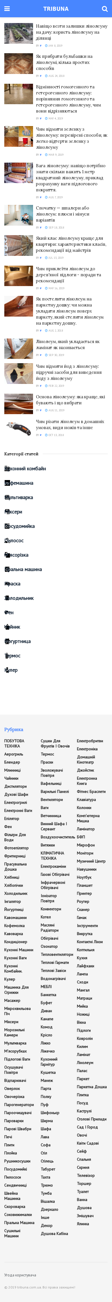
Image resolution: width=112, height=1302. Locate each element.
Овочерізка (14, 1096)
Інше (45, 1217)
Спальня (84, 1159)
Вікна (81, 1022)
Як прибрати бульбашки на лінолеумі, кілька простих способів (64, 62)
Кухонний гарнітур (49, 1062)
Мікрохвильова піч (17, 1011)
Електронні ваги (18, 810)
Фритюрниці (15, 856)
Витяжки (48, 845)
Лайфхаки (85, 965)
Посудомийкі (15, 1169)
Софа (46, 1144)
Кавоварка (13, 933)
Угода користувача (20, 1275)
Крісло (46, 1035)
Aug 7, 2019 (55, 197)
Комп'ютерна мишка (88, 818)
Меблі (46, 986)
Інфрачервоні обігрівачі (53, 885)
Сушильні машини (12, 1233)
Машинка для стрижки (16, 990)
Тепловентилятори (57, 954)
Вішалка (48, 1201)
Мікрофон (86, 845)
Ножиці (83, 1014)
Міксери (13, 511)
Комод (47, 1026)
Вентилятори (52, 799)
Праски (47, 762)
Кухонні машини (18, 949)
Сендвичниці (15, 1185)
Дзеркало (49, 1209)
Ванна (82, 1199)
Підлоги (84, 1030)
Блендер (12, 762)
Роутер (83, 901)
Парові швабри (17, 1128)
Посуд (82, 1102)
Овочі (82, 1135)
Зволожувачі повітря (52, 773)
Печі (8, 1136)
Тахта (45, 1177)
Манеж (47, 1080)
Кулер (11, 670)
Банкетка (48, 994)
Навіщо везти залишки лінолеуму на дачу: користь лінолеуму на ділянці (71, 32)
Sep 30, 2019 (56, 355)
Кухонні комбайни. (13, 968)
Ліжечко (48, 1051)
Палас (82, 1070)
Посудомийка (19, 526)
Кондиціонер (15, 941)
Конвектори (51, 908)
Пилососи (12, 1177)
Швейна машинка (12, 1196)
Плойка (10, 1153)
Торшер (84, 1183)
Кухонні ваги (15, 957)
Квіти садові (88, 1143)
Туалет (83, 1191)
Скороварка (14, 1206)
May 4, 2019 (55, 118)
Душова (84, 1207)
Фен (8, 612)
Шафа (46, 1128)
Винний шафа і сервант (54, 826)
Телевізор (86, 1175)
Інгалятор (12, 901)
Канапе (47, 1018)
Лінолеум (85, 1062)
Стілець (47, 1161)
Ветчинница (51, 815)
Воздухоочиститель (58, 837)
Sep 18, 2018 (56, 227)
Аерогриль (13, 754)
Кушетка (48, 1072)
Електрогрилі (15, 802)
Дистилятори (15, 786)
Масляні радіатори (50, 927)
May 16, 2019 (56, 288)
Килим (82, 1046)
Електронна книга (87, 781)
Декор (47, 1225)
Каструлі (84, 1110)
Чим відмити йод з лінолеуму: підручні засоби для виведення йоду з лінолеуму (68, 372)
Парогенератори (19, 1104)
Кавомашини (15, 917)
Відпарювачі (15, 1080)
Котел (46, 917)
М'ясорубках (15, 1051)
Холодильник (19, 598)
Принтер (84, 893)
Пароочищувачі (18, 1112)
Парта (46, 1088)
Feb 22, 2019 (56, 386)
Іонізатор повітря (49, 898)
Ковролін (85, 1038)
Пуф (45, 1104)
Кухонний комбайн (25, 468)
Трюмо (47, 1185)
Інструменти (87, 925)
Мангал (83, 990)
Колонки (84, 807)
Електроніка (87, 748)
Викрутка (84, 933)
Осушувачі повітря (13, 1070)
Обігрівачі (49, 938)
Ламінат (83, 1054)
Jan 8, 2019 (55, 45)
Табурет (48, 1169)
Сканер (83, 909)
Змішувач (85, 1215)
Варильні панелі (55, 791)
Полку (46, 1096)
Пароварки (14, 1120)
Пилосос (14, 540)
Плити (9, 1144)
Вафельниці (51, 783)
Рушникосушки (17, 1161)
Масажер (12, 1000)
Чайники (11, 778)
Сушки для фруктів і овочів (55, 743)
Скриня (83, 1167)
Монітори (85, 853)
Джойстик (85, 770)
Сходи (82, 982)
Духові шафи (16, 794)
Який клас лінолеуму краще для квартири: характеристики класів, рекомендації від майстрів (71, 244)
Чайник (12, 626)
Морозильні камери (14, 1032)
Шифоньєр (50, 1112)
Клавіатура (86, 799)
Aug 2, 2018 (55, 330)
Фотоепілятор (16, 847)
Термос (12, 655)
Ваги (45, 807)
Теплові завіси (53, 970)
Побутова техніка (14, 743)
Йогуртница (17, 641)
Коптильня (85, 949)
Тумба (46, 1193)
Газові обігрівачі (55, 874)
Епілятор (11, 818)
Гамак (81, 917)
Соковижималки (18, 1214)
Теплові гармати (55, 962)
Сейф (82, 1151)
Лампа (82, 973)
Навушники (86, 869)
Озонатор (49, 946)
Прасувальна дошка (15, 866)
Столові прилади (92, 1119)
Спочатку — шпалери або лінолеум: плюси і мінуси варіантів (62, 214)
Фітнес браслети (91, 791)
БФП (81, 837)
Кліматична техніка (52, 855)
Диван (46, 1010)
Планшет (84, 885)
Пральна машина (23, 569)
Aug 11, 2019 (56, 410)
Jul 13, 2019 (55, 258)
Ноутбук (84, 877)
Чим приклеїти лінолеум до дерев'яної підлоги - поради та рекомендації (68, 274)
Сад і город (87, 1127)
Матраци (84, 998)
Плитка (83, 1094)
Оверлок (12, 1088)
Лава (45, 1136)
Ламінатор (86, 828)
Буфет (46, 1002)
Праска (12, 583)
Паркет (83, 1078)
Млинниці (12, 770)
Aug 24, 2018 (56, 76)
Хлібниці (11, 877)
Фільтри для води (15, 837)
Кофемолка (14, 925)
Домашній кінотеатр (86, 759)
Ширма (47, 1120)
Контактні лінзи (90, 941)
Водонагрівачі (53, 978)
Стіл (44, 1153)
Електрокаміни (53, 866)
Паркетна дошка (92, 1086)
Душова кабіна (54, 1233)
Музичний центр (91, 861)
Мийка (82, 1006)
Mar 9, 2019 (55, 155)
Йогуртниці (14, 909)
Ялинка (83, 1223)
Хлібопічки (13, 885)
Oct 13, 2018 (56, 435)
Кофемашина (18, 482)
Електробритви (90, 740)
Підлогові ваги (17, 1059)
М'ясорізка (16, 554)
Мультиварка (18, 497)
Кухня (82, 957)
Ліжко (46, 1043)
